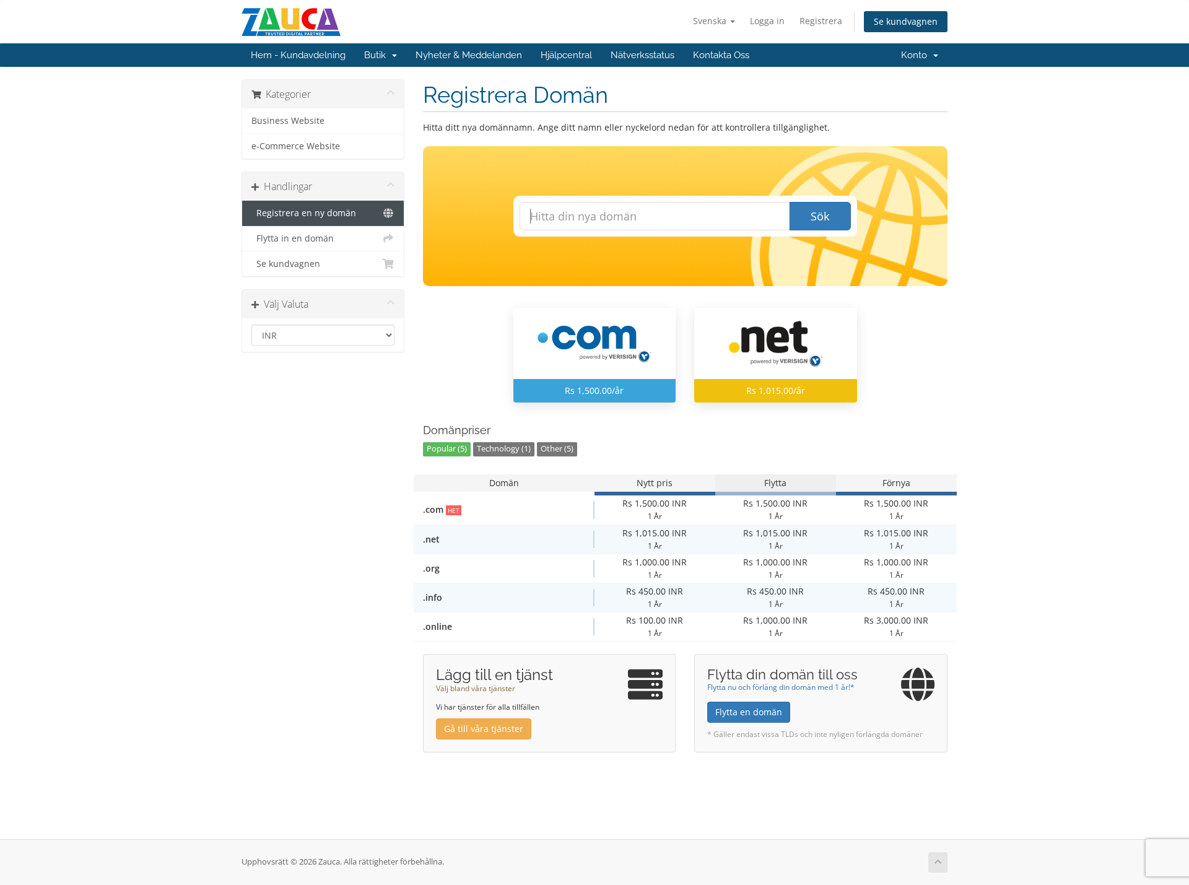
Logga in (767, 21)
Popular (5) (447, 448)
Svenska (711, 21)
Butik (377, 55)
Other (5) (557, 448)
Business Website (287, 120)
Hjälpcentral (566, 55)
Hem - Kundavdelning (298, 55)
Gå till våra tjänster (483, 729)
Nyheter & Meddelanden (469, 55)
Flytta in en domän (292, 238)
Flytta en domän (748, 712)
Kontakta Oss (721, 55)
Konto (916, 55)
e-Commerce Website (295, 146)
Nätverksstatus (642, 55)
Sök (820, 216)
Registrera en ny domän (303, 213)
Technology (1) (504, 448)
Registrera (820, 21)
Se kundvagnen (906, 21)
